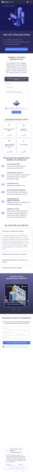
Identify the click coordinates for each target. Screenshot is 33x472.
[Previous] (14, 309)
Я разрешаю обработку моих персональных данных (16, 346)
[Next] (19, 309)
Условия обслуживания (21, 465)
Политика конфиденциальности (11, 465)
